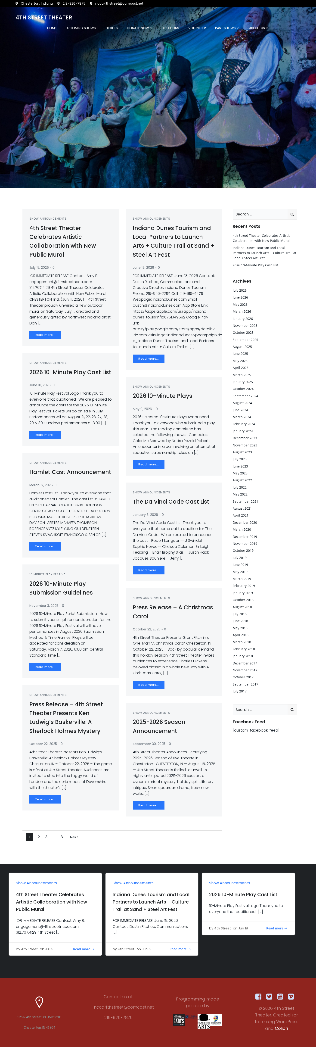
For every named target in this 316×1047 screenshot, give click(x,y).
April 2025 (240, 367)
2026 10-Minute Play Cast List (255, 265)
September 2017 (245, 684)
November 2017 (245, 670)
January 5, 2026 (145, 514)
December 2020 (245, 522)
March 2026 (242, 311)
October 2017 (243, 677)
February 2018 (244, 649)
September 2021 (245, 501)
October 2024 (243, 388)
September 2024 (245, 396)
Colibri (281, 1028)
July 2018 (240, 614)
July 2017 (240, 691)
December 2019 (245, 536)
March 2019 (242, 578)
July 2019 (240, 557)
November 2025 (245, 325)
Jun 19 (147, 949)
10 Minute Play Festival (48, 574)
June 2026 (240, 297)
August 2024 (242, 403)
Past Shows (225, 28)
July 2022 (240, 487)
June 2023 (240, 466)
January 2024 (243, 431)
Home (51, 28)
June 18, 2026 (40, 385)
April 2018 (240, 635)
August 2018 (242, 607)
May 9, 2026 (142, 409)
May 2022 (240, 494)
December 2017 (245, 663)
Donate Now (138, 28)
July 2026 (240, 290)
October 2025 (243, 332)
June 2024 (240, 410)
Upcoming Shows (81, 28)
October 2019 (243, 550)
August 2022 (242, 480)
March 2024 (242, 417)
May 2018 (240, 628)
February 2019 (244, 585)
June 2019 (240, 564)
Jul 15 (49, 949)
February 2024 (244, 424)
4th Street (29, 949)
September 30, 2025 (149, 744)
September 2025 (245, 339)
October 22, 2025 (146, 629)
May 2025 (240, 360)
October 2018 (243, 600)
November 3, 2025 (43, 605)
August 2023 (242, 452)
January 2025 (243, 382)
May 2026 (240, 304)
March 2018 (242, 642)
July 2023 (240, 459)
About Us (257, 28)
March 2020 (242, 529)
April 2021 (240, 515)
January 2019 (243, 593)
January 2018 (243, 656)
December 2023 (245, 438)
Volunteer (197, 28)
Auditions (170, 28)
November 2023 (245, 445)
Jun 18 (243, 928)
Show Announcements (48, 219)
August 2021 (242, 508)
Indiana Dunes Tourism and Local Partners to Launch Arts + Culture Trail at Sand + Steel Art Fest (264, 253)
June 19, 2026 (143, 267)
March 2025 (242, 375)
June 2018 (240, 621)
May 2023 (240, 473)
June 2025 (240, 353)
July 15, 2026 (39, 267)
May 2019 (240, 572)
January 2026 (243, 318)
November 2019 (245, 543)
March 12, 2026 (41, 485)
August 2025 (242, 346)
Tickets (111, 28)
